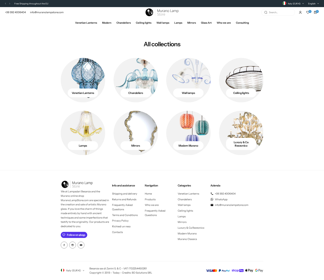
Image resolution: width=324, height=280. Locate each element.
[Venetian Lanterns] (83, 80)
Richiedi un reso (121, 226)
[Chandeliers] (136, 80)
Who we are (152, 205)
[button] (5, 3)
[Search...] (265, 12)
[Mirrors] (136, 133)
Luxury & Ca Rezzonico (191, 227)
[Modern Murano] (188, 133)
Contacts (117, 232)
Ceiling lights (185, 210)
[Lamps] (83, 133)
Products (150, 199)
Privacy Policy (120, 220)
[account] (300, 12)
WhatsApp (221, 199)
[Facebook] (64, 245)
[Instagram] (72, 245)
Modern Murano (187, 233)
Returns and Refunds (124, 199)
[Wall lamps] (188, 80)
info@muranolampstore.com (231, 205)
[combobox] (278, 12)
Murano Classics (187, 239)
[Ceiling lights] (241, 80)
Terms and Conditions (125, 215)
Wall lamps (184, 205)
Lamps (182, 216)
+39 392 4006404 (225, 193)
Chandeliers (185, 199)
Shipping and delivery (124, 193)
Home (148, 193)
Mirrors (182, 222)
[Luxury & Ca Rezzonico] (241, 133)
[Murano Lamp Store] (162, 12)
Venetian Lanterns (188, 193)
